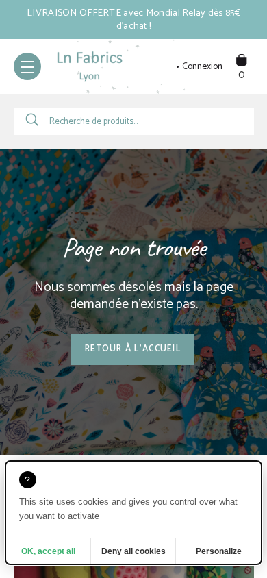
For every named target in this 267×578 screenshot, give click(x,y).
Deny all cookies (133, 551)
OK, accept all (48, 551)
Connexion (202, 67)
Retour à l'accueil (133, 349)
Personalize (219, 551)
